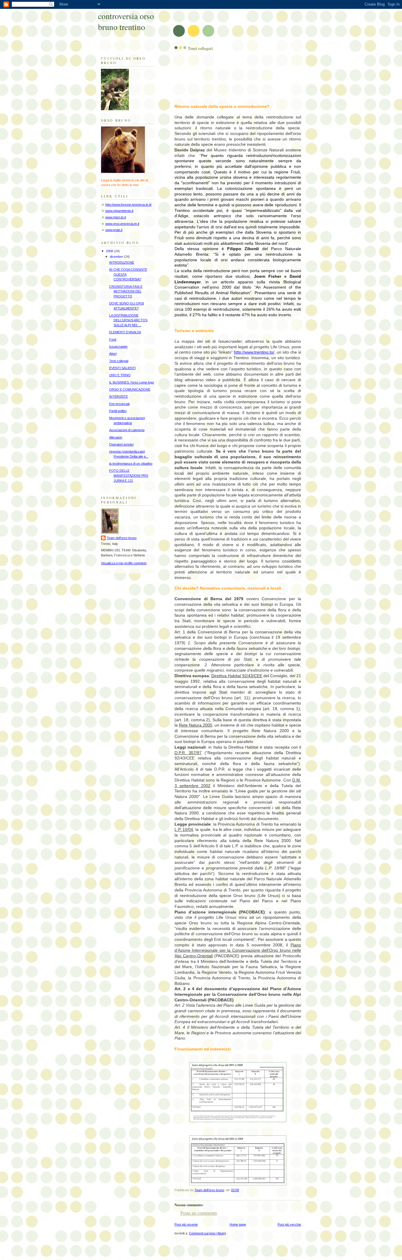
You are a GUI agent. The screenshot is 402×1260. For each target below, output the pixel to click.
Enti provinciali (119, 404)
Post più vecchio (289, 1224)
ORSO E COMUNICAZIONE (129, 389)
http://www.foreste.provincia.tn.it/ (128, 204)
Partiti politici (118, 411)
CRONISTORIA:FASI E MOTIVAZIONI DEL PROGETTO (125, 291)
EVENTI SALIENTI (122, 368)
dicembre (117, 256)
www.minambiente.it (119, 210)
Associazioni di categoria (126, 430)
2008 (110, 251)
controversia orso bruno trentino (126, 21)
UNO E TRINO (120, 375)
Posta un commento (198, 1213)
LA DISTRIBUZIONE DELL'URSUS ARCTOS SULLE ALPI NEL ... (128, 320)
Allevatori (115, 437)
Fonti (112, 339)
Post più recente (186, 1224)
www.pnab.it (113, 230)
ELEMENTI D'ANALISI (125, 332)
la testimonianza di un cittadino (130, 463)
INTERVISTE (118, 396)
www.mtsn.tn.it (115, 217)
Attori (113, 353)
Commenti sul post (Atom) (207, 1233)
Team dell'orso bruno (122, 538)
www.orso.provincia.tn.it (122, 223)
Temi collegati (118, 361)
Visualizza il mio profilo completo (124, 563)
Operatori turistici (121, 444)
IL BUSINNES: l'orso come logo (131, 382)
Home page (238, 1224)
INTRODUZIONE (121, 262)
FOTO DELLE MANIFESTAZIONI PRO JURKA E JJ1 (128, 475)
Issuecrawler (118, 346)
